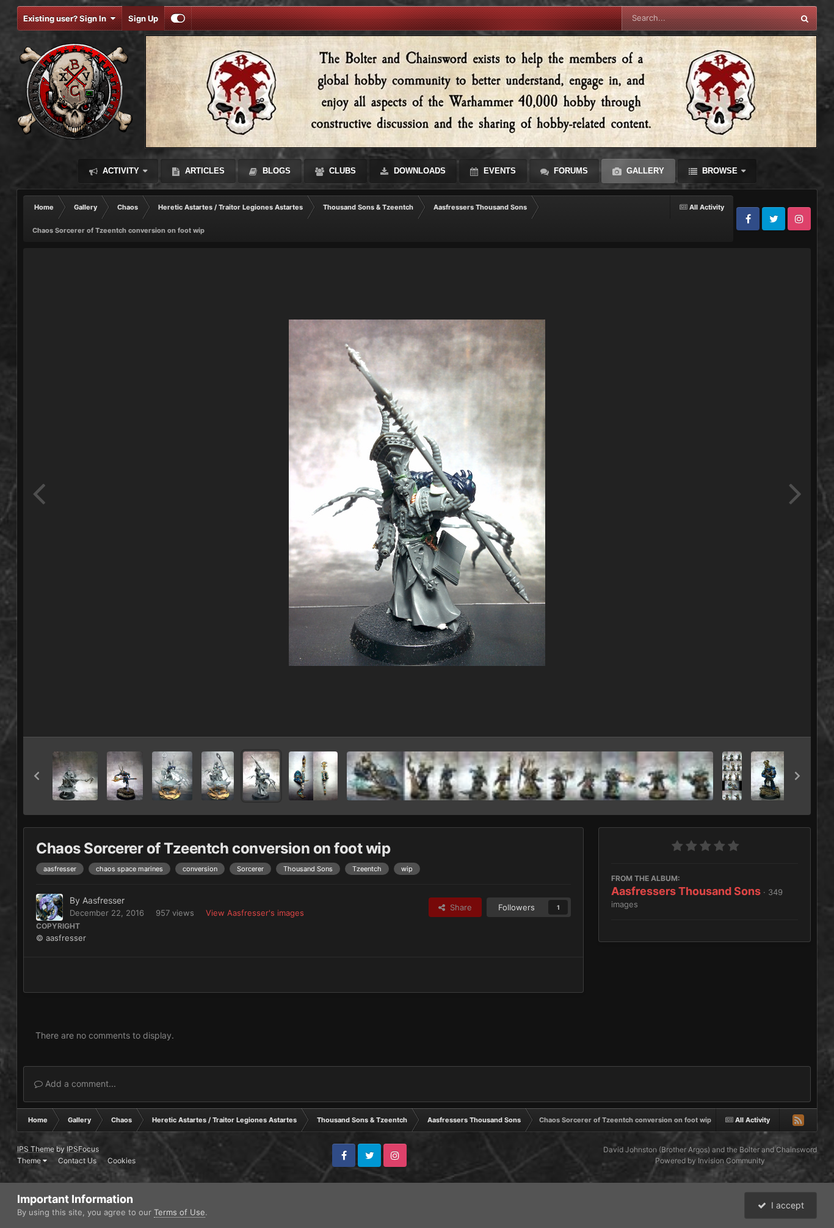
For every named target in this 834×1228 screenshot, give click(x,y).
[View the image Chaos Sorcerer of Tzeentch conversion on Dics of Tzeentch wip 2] (172, 775)
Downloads (418, 170)
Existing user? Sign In (66, 18)
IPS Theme (35, 1148)
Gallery (644, 170)
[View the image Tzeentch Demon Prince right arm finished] (313, 775)
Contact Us (77, 1160)
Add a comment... (79, 1083)
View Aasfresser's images (255, 913)
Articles (204, 170)
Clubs (341, 170)
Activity (119, 170)
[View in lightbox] (417, 493)
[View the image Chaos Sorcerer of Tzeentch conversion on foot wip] (261, 775)
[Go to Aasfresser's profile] (49, 907)
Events (498, 170)
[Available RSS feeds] (798, 1119)
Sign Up (143, 18)
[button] (36, 775)
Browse (719, 170)
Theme (30, 1160)
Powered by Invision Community (710, 1160)
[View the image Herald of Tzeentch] (125, 775)
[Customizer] (178, 18)
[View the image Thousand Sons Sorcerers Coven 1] (732, 775)
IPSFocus (83, 1148)
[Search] (804, 18)
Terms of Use (179, 1212)
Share (458, 907)
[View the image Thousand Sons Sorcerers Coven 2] (530, 775)
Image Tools (761, 715)
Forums (569, 170)
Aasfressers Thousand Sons (686, 891)
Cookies (121, 1160)
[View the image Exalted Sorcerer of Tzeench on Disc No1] (75, 775)
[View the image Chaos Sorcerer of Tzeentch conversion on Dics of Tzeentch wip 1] (217, 775)
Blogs (275, 170)
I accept (785, 1205)
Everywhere (755, 18)
